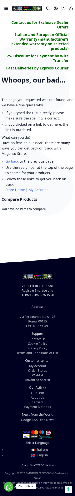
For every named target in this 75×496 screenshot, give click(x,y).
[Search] (48, 8)
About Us (37, 397)
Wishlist (37, 375)
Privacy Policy (37, 348)
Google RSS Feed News (37, 420)
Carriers (37, 402)
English (42, 455)
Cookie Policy (37, 344)
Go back (12, 161)
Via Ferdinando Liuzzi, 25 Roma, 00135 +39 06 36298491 (37, 321)
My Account (38, 189)
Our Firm (37, 393)
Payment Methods (37, 407)
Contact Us (38, 339)
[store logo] (27, 8)
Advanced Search (37, 380)
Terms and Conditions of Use (38, 353)
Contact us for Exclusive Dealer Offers (40, 25)
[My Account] (55, 8)
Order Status (37, 370)
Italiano (42, 450)
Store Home (15, 189)
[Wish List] (63, 8)
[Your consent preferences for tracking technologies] (68, 489)
